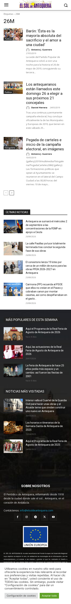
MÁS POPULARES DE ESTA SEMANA (32, 320)
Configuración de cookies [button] (21, 595)
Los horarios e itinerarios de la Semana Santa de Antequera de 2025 (44, 426)
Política (8, 39)
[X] (44, 517)
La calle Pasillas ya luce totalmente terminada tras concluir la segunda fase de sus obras (46, 247)
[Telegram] (35, 517)
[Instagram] (26, 517)
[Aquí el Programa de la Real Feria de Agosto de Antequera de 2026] (13, 334)
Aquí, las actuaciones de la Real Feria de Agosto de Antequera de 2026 (45, 350)
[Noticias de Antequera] (35, 4)
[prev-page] (6, 192)
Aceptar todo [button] (49, 595)
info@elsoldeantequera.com (36, 510)
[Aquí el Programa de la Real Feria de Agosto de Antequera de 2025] (13, 446)
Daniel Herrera (39, 107)
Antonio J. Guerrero (41, 49)
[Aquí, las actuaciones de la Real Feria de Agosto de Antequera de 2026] (13, 352)
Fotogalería (10, 147)
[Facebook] (17, 517)
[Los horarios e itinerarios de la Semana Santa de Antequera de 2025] (13, 428)
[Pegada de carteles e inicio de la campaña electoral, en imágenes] (13, 143)
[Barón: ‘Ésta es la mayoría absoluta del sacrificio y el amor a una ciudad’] (13, 34)
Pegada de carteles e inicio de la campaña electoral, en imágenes (45, 144)
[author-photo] (28, 50)
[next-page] (11, 192)
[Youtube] (53, 517)
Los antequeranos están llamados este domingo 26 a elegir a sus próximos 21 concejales (44, 93)
